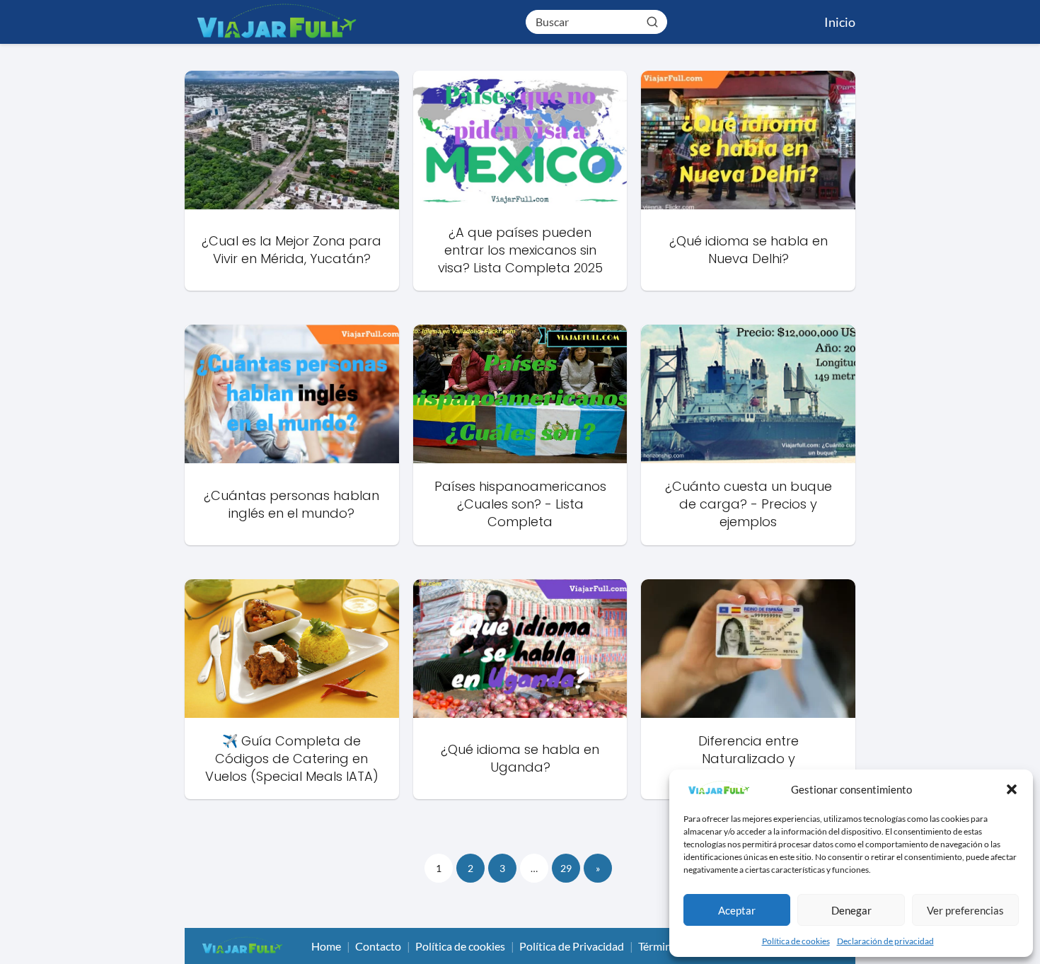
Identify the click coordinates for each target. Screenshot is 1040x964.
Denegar (851, 910)
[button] (1012, 789)
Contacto (378, 946)
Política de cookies (796, 941)
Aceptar (737, 910)
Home (326, 946)
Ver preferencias (965, 910)
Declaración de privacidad (885, 941)
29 (566, 868)
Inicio (839, 22)
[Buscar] (652, 21)
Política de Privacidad (571, 946)
